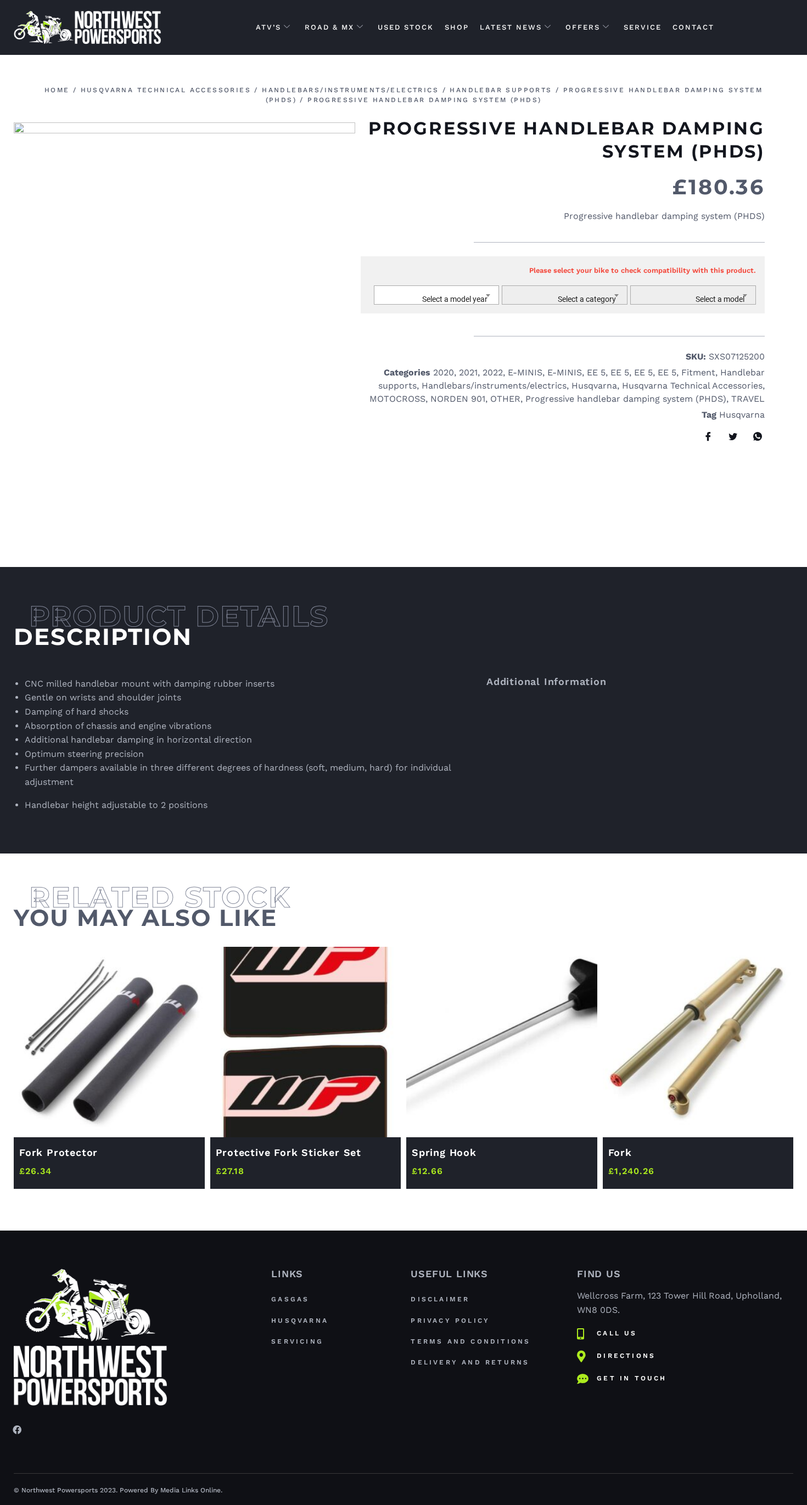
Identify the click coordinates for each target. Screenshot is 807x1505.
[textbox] (436, 299)
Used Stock (406, 27)
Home (57, 90)
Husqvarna (594, 385)
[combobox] (437, 295)
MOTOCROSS (397, 399)
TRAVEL (748, 399)
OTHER (505, 399)
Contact (693, 27)
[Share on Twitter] (729, 437)
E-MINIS (525, 372)
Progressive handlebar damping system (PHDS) (625, 399)
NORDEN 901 (457, 399)
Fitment (698, 372)
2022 (493, 372)
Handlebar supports (501, 90)
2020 (443, 372)
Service (643, 27)
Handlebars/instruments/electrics (350, 90)
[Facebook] (17, 1429)
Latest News (511, 27)
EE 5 (596, 372)
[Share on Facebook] (704, 437)
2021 (468, 372)
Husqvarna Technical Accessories (166, 90)
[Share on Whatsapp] (754, 437)
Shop (457, 27)
